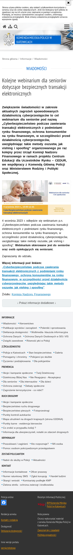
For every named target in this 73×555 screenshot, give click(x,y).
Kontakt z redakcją (9, 520)
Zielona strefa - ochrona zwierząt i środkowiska (28, 484)
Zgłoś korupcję (39, 476)
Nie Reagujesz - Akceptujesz (45, 377)
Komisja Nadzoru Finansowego (31, 294)
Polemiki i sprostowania (53, 328)
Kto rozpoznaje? (40, 443)
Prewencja (8, 367)
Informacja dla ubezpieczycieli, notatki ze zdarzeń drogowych (36, 432)
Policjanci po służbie (41, 357)
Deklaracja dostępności (15, 332)
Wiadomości (40, 58)
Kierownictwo (27, 323)
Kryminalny (8, 438)
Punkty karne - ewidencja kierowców (22, 423)
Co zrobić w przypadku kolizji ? (19, 427)
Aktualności (39, 460)
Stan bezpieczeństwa (40, 352)
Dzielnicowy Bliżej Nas (15, 377)
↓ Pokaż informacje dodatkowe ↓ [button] (36, 302)
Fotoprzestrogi (41, 410)
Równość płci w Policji (38, 340)
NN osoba (57, 443)
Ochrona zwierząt (12, 385)
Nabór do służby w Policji (16, 460)
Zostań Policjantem (13, 454)
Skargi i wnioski (11, 480)
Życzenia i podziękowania (17, 361)
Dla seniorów (10, 381)
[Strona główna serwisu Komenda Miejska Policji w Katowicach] (4, 26)
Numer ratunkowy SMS (15, 476)
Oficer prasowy (39, 471)
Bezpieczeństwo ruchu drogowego (21, 406)
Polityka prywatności (47, 535)
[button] (66, 27)
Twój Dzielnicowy (45, 373)
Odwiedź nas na (3, 502)
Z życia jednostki (11, 346)
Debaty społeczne (34, 385)
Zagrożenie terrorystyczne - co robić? (23, 390)
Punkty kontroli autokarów (17, 414)
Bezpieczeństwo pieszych (16, 410)
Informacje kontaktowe (15, 471)
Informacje (26, 58)
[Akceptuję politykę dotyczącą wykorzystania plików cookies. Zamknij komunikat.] (68, 2)
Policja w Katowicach (14, 352)
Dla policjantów (42, 361)
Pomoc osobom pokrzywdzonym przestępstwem (29, 448)
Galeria (59, 352)
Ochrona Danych (12, 336)
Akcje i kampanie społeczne (18, 373)
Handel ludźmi (58, 476)
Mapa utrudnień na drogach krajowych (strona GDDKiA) (33, 419)
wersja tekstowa (8, 548)
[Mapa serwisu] (10, 26)
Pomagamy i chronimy (15, 357)
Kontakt (6, 466)
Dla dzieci (46, 381)
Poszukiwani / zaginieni (15, 443)
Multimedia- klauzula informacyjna (49, 332)
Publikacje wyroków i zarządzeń (20, 328)
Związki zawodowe (13, 340)
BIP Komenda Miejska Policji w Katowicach (56, 504)
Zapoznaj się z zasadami (48, 530)
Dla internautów (28, 381)
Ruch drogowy (10, 396)
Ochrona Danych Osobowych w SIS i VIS (46, 336)
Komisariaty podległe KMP (37, 480)
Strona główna (9, 58)
